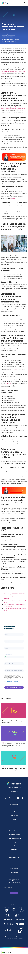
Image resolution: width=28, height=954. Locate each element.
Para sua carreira (14, 868)
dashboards (8, 383)
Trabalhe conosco (14, 872)
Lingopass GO (14, 849)
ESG (14, 846)
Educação (4, 35)
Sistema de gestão (14, 842)
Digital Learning (11, 35)
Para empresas (14, 804)
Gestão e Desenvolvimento (8, 36)
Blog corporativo (14, 815)
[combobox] (6, 952)
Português (6, 952)
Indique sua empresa (14, 857)
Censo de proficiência (14, 861)
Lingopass (3, 89)
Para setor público (14, 808)
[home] (7, 3)
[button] (24, 3)
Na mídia (14, 819)
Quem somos (14, 823)
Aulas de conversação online (14, 838)
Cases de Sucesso (14, 812)
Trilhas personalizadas (14, 834)
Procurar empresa (14, 865)
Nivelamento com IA (14, 831)
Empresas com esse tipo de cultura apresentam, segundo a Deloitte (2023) (14, 107)
